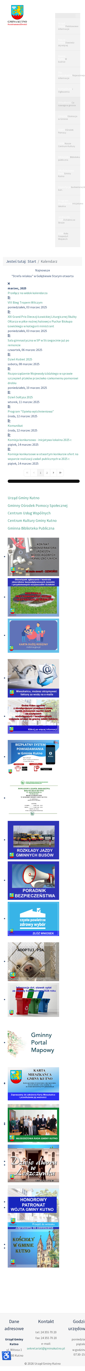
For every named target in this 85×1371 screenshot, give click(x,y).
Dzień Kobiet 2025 (20, 359)
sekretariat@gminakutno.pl (46, 1348)
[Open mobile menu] (67, 9)
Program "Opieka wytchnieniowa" (31, 411)
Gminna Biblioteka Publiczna (31, 528)
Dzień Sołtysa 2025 (20, 397)
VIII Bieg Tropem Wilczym (25, 302)
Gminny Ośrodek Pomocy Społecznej (37, 505)
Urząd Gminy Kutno (24, 497)
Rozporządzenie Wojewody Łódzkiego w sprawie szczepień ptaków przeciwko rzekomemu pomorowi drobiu (43, 378)
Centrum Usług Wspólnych (29, 513)
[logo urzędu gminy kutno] (17, 15)
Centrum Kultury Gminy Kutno (32, 520)
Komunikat (15, 426)
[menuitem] (67, 26)
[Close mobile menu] (78, 16)
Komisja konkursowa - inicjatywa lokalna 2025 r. (40, 440)
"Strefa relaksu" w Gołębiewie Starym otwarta (42, 276)
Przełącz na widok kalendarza (27, 293)
